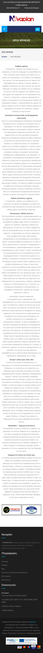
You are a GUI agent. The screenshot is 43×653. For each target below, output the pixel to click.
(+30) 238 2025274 (33, 2)
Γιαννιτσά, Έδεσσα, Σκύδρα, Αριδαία (15, 2)
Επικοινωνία (6, 580)
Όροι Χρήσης (6, 576)
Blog (3, 569)
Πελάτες (5, 565)
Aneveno (33, 622)
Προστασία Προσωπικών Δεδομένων (15, 572)
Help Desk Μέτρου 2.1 (13, 8)
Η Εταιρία (5, 561)
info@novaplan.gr (21, 5)
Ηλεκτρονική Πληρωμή (32, 8)
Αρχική (4, 57)
